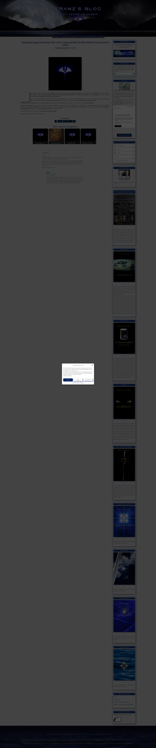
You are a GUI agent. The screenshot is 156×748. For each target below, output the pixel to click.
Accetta (67, 379)
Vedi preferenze (88, 379)
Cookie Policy (74, 382)
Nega (78, 379)
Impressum (82, 382)
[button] (92, 365)
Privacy (78, 382)
